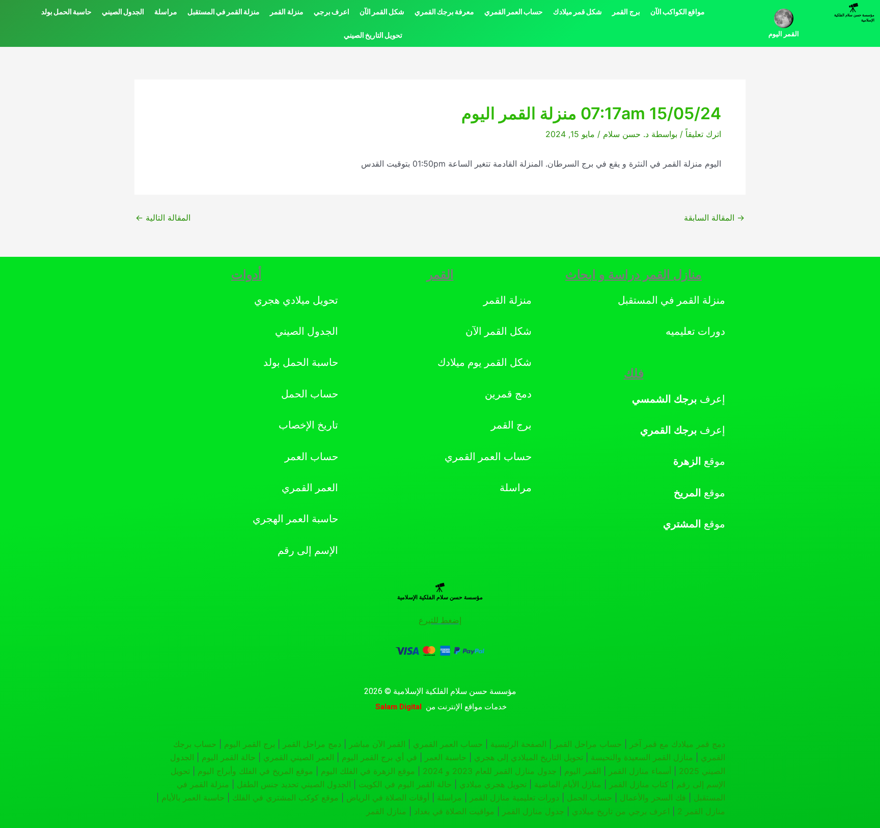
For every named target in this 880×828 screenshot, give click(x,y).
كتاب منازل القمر (639, 784)
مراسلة (165, 12)
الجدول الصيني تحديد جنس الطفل (294, 784)
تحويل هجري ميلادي (493, 784)
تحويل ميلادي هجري (296, 300)
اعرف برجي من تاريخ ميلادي (621, 811)
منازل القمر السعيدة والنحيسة (642, 757)
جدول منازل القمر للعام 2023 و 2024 (490, 771)
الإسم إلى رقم (308, 550)
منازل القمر (386, 811)
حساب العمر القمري (513, 12)
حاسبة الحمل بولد (66, 12)
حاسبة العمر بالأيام (193, 797)
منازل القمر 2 (701, 811)
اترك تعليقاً (703, 134)
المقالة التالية (162, 217)
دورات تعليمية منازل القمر (514, 797)
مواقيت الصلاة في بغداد (454, 811)
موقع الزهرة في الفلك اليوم (368, 771)
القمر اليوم (783, 34)
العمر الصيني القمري (298, 757)
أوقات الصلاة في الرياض (387, 797)
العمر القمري (310, 488)
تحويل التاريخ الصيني (373, 35)
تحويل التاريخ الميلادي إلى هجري (528, 757)
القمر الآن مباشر (377, 744)
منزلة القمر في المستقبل (223, 12)
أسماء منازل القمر (640, 771)
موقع (699, 461)
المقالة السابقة (714, 217)
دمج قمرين (508, 394)
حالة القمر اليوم (229, 757)
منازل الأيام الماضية (567, 784)
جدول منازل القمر (533, 811)
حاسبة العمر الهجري (295, 519)
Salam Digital (398, 706)
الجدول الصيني (123, 12)
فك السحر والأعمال (653, 797)
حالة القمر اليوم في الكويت (405, 784)
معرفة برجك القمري (444, 12)
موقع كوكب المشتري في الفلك (285, 797)
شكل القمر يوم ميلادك (484, 362)
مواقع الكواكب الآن (677, 12)
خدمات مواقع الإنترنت (472, 706)
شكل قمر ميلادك (577, 12)
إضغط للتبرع (440, 620)
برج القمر (626, 12)
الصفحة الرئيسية (518, 744)
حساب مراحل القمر (588, 744)
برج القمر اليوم (249, 744)
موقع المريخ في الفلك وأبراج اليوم (255, 771)
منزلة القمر (286, 12)
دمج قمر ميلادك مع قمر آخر (677, 744)
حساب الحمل (309, 394)
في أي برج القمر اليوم (379, 757)
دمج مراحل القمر (312, 744)
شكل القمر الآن (382, 12)
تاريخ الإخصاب (308, 425)
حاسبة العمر (445, 757)
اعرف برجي (331, 12)
